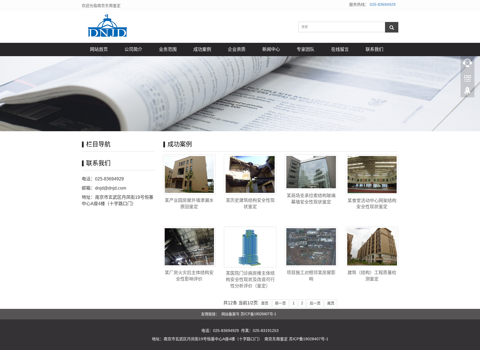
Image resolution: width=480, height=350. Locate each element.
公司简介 (133, 49)
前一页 (280, 303)
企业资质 (237, 49)
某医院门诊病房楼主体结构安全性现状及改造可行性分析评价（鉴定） (250, 279)
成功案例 (202, 49)
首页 (264, 303)
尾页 (330, 303)
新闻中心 (271, 49)
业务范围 (168, 49)
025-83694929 (383, 4)
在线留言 (340, 49)
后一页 (315, 303)
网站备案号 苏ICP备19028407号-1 (248, 314)
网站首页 (99, 49)
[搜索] (391, 27)
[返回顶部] (467, 92)
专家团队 (305, 49)
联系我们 (374, 49)
